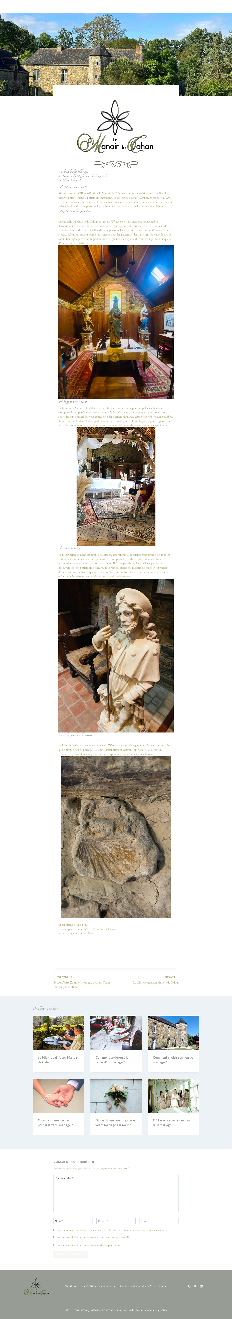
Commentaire (64, 1178)
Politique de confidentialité (102, 1286)
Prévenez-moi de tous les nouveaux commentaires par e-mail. (93, 1237)
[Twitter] (195, 1286)
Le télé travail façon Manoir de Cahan (156, 980)
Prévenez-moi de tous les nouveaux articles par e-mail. (89, 1245)
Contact (162, 1286)
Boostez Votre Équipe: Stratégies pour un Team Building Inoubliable (81, 982)
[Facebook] (189, 1286)
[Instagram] (201, 1286)
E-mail (103, 1221)
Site (143, 1221)
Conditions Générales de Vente (138, 1286)
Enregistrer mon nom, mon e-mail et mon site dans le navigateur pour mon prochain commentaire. (112, 1230)
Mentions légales (75, 1286)
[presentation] (58, 1033)
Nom (59, 1221)
